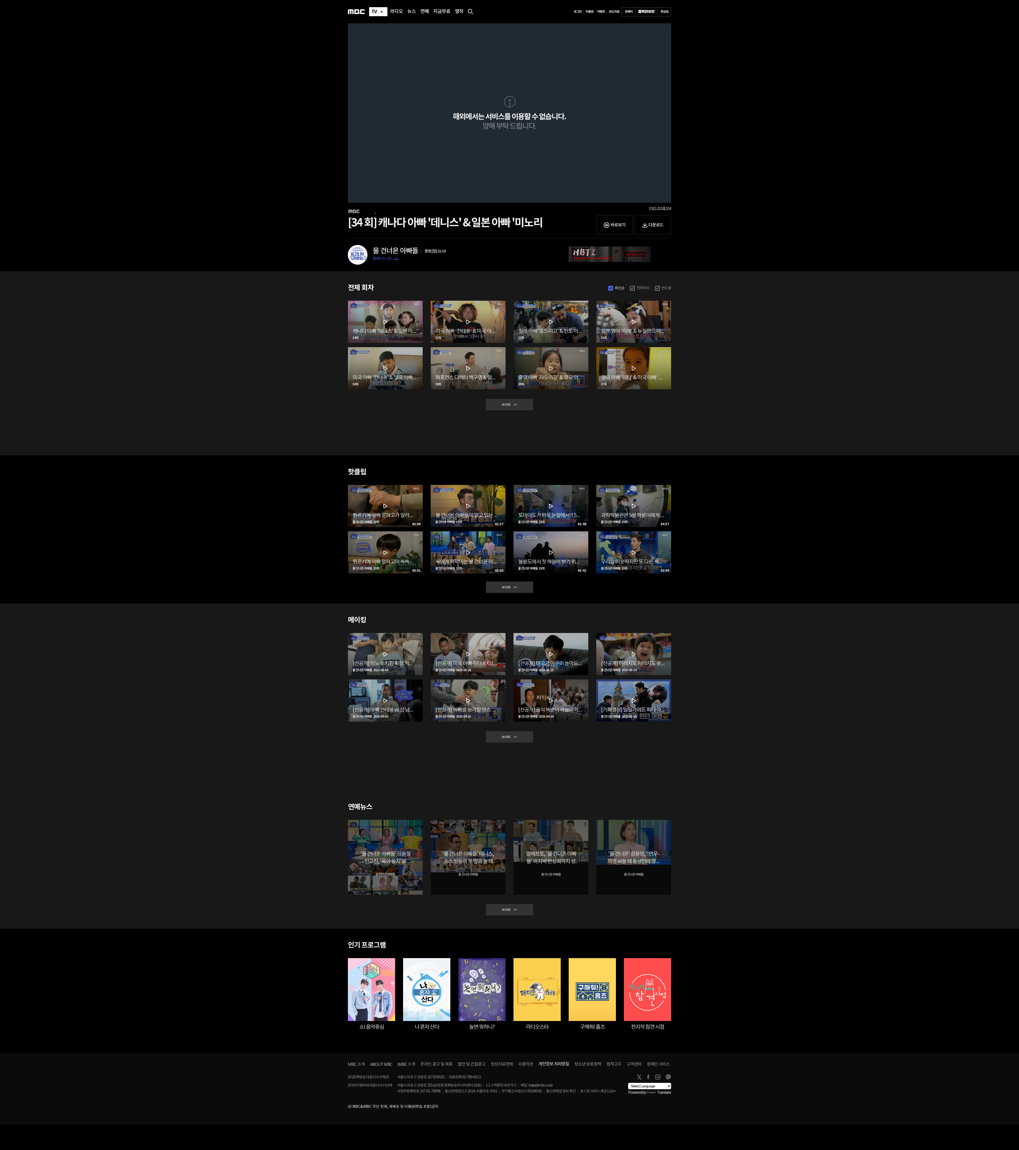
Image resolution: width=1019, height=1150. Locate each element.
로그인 (578, 12)
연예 (424, 11)
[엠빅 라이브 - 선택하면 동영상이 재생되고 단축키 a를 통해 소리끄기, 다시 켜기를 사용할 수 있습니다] (646, 11)
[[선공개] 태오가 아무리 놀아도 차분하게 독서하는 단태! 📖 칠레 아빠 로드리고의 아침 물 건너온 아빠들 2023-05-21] (550, 635)
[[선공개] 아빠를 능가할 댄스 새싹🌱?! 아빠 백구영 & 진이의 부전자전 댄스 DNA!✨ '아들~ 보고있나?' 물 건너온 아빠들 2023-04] (468, 681)
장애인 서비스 (658, 1064)
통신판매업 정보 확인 (561, 1091)
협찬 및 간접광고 (471, 1064)
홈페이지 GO (382, 259)
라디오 (396, 11)
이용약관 (525, 1064)
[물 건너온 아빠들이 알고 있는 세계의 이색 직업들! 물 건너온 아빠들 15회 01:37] (468, 487)
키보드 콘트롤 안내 (660, 208)
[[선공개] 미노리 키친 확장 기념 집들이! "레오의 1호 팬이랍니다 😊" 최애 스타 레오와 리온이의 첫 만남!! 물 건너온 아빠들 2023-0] (385, 635)
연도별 (666, 288)
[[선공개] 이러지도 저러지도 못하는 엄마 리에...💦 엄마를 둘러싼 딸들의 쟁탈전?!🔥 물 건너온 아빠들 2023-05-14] (633, 635)
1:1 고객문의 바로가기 (501, 1085)
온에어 (629, 12)
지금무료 (441, 11)
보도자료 (614, 12)
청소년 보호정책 (587, 1064)
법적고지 (613, 1064)
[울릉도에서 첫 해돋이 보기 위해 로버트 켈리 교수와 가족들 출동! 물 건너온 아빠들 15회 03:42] (550, 533)
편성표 (664, 12)
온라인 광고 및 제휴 (436, 1064)
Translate (664, 1093)
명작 (459, 11)
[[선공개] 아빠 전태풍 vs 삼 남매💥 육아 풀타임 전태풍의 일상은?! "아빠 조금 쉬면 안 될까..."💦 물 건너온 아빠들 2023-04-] (385, 681)
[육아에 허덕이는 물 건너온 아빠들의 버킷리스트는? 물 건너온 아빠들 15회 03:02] (468, 533)
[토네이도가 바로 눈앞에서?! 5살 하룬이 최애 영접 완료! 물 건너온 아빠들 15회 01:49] (550, 487)
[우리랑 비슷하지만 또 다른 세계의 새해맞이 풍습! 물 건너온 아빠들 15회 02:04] (633, 533)
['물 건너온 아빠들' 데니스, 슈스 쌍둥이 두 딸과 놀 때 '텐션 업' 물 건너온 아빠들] (468, 822)
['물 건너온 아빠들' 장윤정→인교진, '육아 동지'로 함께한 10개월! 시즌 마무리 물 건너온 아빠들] (385, 822)
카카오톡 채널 (668, 1077)
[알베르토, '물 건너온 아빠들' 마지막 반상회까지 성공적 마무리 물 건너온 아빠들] (550, 822)
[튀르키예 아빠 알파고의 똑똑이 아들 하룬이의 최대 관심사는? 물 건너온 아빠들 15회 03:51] (385, 533)
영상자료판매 (502, 1064)
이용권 (589, 12)
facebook (648, 1077)
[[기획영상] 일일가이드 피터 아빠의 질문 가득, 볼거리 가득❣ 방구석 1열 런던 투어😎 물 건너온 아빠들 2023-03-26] (633, 681)
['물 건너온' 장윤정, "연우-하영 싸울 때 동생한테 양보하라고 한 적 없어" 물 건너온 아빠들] (633, 822)
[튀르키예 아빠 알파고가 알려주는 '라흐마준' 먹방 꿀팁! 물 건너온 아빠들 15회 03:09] (385, 487)
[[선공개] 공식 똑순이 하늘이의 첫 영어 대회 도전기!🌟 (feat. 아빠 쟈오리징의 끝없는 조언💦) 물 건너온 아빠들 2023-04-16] (550, 681)
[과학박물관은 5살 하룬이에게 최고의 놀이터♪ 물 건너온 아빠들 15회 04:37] (633, 487)
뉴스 (411, 11)
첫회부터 (643, 288)
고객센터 (634, 1064)
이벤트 (601, 12)
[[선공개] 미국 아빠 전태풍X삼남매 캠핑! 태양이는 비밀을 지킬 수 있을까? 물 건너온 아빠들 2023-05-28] (468, 635)
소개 (356, 1064)
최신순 (619, 288)
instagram (658, 1077)
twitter (639, 1077)
